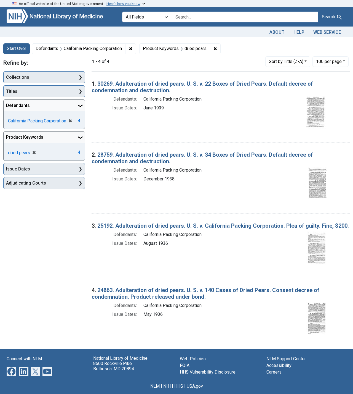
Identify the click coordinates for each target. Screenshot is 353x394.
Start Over (16, 48)
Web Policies (193, 358)
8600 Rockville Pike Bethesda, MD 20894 (113, 366)
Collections (17, 77)
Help (298, 32)
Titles (11, 91)
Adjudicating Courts (26, 183)
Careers (274, 372)
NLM (155, 386)
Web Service (327, 32)
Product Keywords (24, 137)
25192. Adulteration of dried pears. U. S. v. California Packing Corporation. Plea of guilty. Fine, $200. (223, 225)
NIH (167, 386)
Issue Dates (18, 169)
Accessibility (279, 365)
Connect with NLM (24, 358)
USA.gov (195, 386)
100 (329, 61)
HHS (178, 386)
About (277, 32)
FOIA (184, 365)
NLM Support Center (286, 358)
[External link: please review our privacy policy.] (11, 371)
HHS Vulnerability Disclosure (208, 372)
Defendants (18, 105)
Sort (286, 61)
